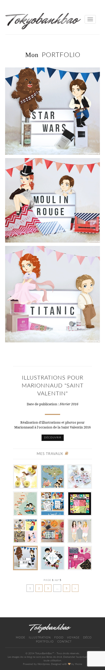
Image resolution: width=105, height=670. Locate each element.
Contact (64, 641)
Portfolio (45, 641)
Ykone (78, 664)
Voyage (73, 637)
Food (58, 637)
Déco (87, 637)
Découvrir (52, 437)
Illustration (40, 637)
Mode (20, 637)
